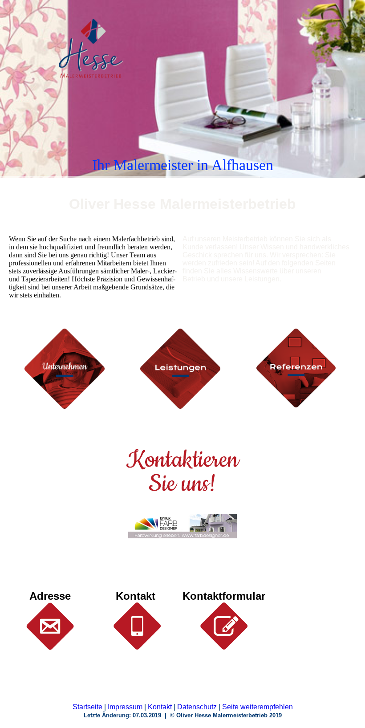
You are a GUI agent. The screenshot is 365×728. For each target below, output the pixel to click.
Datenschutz (197, 707)
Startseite (87, 707)
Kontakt (160, 707)
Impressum (125, 707)
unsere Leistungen (250, 279)
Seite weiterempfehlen (257, 707)
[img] (91, 48)
